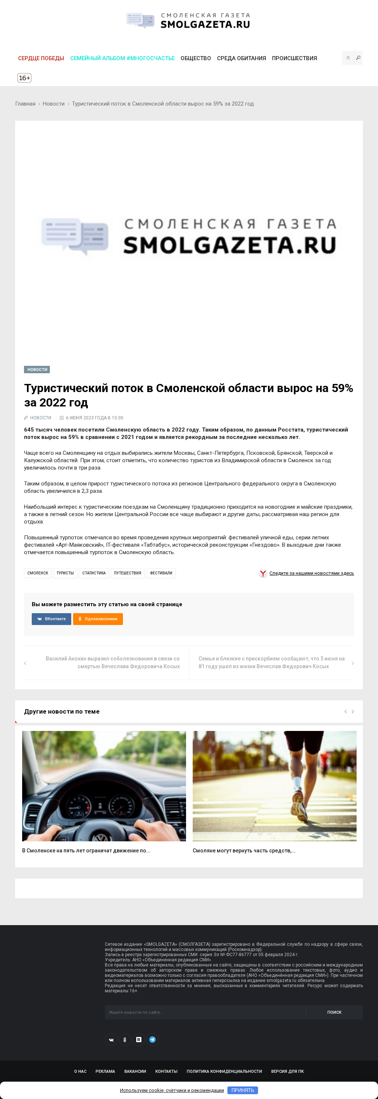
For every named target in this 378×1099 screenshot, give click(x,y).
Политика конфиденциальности (224, 1071)
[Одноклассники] (125, 1039)
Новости (54, 103)
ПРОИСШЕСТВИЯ (294, 58)
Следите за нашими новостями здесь (311, 573)
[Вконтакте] (111, 1039)
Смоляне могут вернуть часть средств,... (244, 851)
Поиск (334, 1012)
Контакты (166, 1071)
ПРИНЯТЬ (242, 1090)
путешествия (127, 573)
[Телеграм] (152, 1039)
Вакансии (135, 1071)
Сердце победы (41, 58)
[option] (104, 796)
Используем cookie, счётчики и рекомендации (172, 1090)
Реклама (105, 1071)
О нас (80, 1071)
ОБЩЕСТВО (196, 58)
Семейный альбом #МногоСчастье (122, 58)
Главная (25, 103)
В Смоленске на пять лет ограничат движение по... (86, 851)
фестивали (161, 573)
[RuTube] (139, 1039)
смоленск (37, 573)
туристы (65, 573)
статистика (94, 573)
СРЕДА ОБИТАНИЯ (241, 58)
